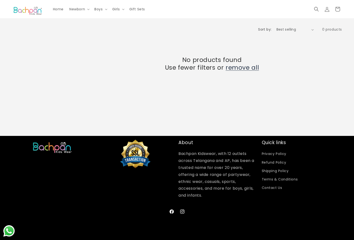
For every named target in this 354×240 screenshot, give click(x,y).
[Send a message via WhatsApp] (9, 231)
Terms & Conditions (280, 179)
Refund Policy (274, 162)
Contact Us (272, 187)
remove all (242, 68)
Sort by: (264, 29)
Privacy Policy (274, 153)
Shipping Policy (275, 170)
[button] (79, 9)
